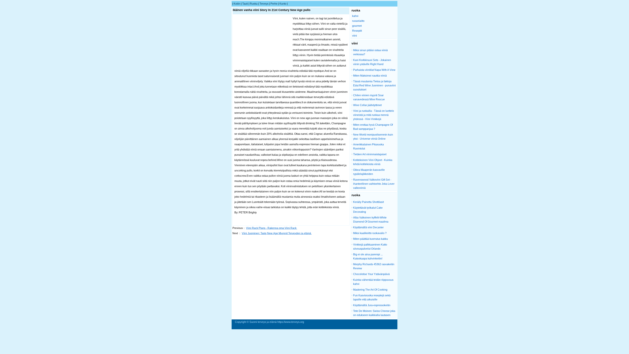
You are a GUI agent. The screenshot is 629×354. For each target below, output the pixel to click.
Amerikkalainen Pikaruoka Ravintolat (368, 146)
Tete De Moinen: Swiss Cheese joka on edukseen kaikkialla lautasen (374, 313)
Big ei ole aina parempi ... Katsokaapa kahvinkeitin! (368, 256)
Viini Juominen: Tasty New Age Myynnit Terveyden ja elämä (277, 233)
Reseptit (357, 30)
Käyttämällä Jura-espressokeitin (371, 305)
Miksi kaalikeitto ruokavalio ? (370, 233)
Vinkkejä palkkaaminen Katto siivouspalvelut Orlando (370, 246)
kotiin (237, 3)
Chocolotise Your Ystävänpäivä (371, 274)
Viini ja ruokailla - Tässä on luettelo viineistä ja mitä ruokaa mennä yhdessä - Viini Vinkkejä (373, 114)
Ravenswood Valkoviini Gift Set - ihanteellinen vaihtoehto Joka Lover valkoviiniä (373, 183)
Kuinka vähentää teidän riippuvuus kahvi (373, 281)
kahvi (355, 16)
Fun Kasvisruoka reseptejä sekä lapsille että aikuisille (372, 297)
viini (354, 35)
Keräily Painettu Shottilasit (368, 202)
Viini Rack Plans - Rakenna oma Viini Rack (271, 228)
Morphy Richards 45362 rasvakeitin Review (373, 266)
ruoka (253, 3)
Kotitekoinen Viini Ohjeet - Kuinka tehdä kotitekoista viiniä (372, 162)
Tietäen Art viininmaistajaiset (369, 154)
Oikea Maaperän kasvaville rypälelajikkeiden (369, 171)
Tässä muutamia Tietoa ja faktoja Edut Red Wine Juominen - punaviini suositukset (374, 85)
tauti (245, 3)
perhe (273, 3)
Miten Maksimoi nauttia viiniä (370, 75)
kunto (282, 3)
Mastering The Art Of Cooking (370, 289)
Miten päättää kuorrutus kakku (370, 238)
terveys (263, 3)
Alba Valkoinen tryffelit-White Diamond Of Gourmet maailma (370, 219)
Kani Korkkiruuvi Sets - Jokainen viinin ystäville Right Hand (372, 62)
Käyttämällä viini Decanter (368, 227)
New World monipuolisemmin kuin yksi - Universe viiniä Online (373, 136)
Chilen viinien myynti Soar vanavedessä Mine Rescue (369, 97)
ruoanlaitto (358, 21)
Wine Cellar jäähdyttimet (367, 105)
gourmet (357, 25)
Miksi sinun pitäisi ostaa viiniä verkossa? (370, 52)
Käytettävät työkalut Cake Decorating (368, 209)
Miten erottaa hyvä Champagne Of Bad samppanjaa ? (373, 126)
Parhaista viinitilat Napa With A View (374, 70)
